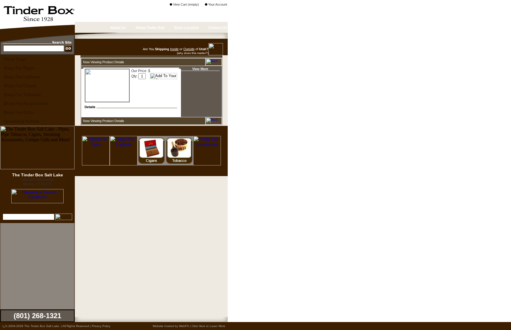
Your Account (217, 4)
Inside (174, 49)
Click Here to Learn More (208, 326)
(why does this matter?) (192, 53)
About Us (117, 28)
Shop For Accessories (26, 103)
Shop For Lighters (22, 76)
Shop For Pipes (19, 68)
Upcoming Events (21, 121)
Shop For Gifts (18, 112)
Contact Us (217, 28)
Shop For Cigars (20, 85)
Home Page (15, 59)
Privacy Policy (101, 326)
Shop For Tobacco (22, 94)
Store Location (186, 28)
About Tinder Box (150, 28)
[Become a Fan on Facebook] (37, 201)
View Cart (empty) (185, 4)
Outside (189, 49)
